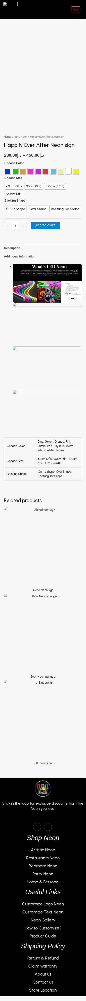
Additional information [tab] (19, 256)
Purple (42, 446)
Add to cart (45, 225)
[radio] (8, 171)
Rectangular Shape (50, 476)
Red (49, 446)
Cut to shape (46, 471)
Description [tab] (12, 248)
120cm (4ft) (54, 463)
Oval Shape (63, 471)
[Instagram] (48, 827)
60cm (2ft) (45, 459)
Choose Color (14, 163)
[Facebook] (37, 827)
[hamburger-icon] (75, 9)
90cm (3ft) (60, 459)
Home (8, 136)
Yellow (59, 450)
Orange (59, 441)
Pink (68, 441)
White (50, 450)
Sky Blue (59, 446)
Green (49, 441)
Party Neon (20, 136)
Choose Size (13, 178)
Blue (40, 441)
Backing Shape (14, 200)
